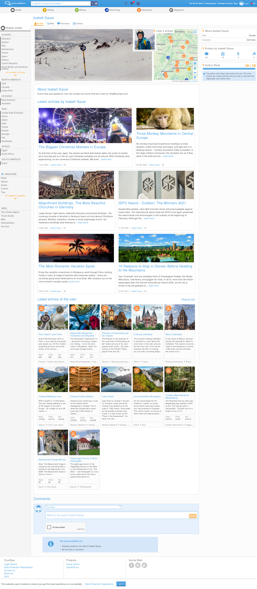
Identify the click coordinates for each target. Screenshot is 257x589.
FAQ (6, 576)
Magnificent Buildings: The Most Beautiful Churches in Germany (72, 204)
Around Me (97, 3)
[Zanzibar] (76, 248)
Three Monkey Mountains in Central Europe (164, 135)
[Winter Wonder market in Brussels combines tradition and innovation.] (85, 125)
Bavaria (105, 361)
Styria (41, 486)
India (3, 123)
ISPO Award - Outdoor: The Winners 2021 (152, 202)
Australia (5, 103)
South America (11, 159)
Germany (6, 38)
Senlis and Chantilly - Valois (60, 361)
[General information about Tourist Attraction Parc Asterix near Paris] (53, 317)
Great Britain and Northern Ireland (14, 67)
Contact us (9, 570)
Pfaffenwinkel (85, 486)
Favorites (64, 23)
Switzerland (7, 49)
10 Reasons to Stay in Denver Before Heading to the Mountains (155, 268)
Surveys (5, 226)
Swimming (114, 9)
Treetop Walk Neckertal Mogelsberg (177, 396)
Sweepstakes (7, 222)
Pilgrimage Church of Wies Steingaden (83, 459)
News (4, 177)
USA (3, 83)
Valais (136, 425)
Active (4, 185)
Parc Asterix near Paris (50, 334)
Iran (3, 137)
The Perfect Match (10, 212)
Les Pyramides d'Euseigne (147, 396)
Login (246, 3)
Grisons (42, 425)
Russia (5, 130)
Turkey (4, 126)
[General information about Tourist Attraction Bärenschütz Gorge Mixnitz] (53, 442)
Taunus (145, 361)
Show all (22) (188, 299)
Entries (79, 23)
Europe (6, 34)
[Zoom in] (195, 68)
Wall (52, 23)
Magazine (179, 9)
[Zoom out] (195, 72)
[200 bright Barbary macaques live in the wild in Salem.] (165, 119)
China (4, 116)
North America (11, 79)
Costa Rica (7, 90)
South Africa (7, 153)
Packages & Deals (225, 3)
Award (4, 181)
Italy (3, 45)
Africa (6, 146)
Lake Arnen (108, 396)
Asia (4, 108)
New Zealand (8, 99)
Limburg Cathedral (143, 334)
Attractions (146, 9)
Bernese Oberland (78, 425)
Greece (5, 59)
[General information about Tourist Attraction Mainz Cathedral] (180, 317)
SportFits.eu (72, 567)
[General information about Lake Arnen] (116, 379)
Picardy (42, 361)
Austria (5, 42)
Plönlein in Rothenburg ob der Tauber (115, 334)
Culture (4, 188)
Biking (82, 9)
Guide (18, 9)
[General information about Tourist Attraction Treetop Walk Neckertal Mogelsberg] (180, 379)
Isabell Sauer (55, 164)
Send (193, 515)
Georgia (5, 133)
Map (3, 219)
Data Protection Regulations (99, 584)
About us (8, 573)
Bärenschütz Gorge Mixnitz (52, 459)
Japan (4, 119)
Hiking (50, 9)
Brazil (4, 163)
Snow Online (72, 564)
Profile (40, 23)
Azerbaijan (6, 141)
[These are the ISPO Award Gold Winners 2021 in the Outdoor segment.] (156, 185)
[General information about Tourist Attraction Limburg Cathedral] (148, 317)
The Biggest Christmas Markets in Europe (72, 146)
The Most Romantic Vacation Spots (67, 266)
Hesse (137, 361)
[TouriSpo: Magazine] (144, 565)
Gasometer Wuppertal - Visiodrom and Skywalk (82, 334)
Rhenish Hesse (192, 361)
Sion (144, 425)
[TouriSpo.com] (15, 4)
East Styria (51, 486)
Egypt (4, 150)
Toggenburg (190, 425)
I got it (121, 583)
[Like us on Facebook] (131, 565)
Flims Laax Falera (55, 425)
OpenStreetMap (193, 81)
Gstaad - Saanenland (97, 425)
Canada (5, 87)
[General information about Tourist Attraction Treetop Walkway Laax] (53, 379)
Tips (3, 192)
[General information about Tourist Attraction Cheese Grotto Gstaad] (84, 379)
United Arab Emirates (12, 112)
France (4, 52)
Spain (4, 56)
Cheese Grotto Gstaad (81, 396)
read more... (107, 159)
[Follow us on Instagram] (138, 565)
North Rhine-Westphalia (80, 361)
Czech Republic (9, 63)
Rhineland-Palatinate (174, 361)
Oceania (7, 95)
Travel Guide (7, 215)
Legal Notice (10, 564)
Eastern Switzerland (174, 425)
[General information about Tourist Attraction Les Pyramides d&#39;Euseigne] (148, 379)
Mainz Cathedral (174, 334)
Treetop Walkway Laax (50, 396)
